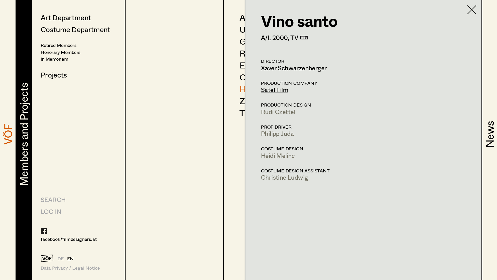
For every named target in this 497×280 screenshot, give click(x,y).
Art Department (66, 17)
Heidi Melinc (278, 155)
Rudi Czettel (278, 111)
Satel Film (274, 89)
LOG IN (51, 211)
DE (60, 258)
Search (53, 199)
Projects (54, 74)
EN (70, 258)
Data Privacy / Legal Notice (70, 268)
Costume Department (75, 29)
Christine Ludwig (284, 177)
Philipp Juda (277, 133)
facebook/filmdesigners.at (69, 239)
